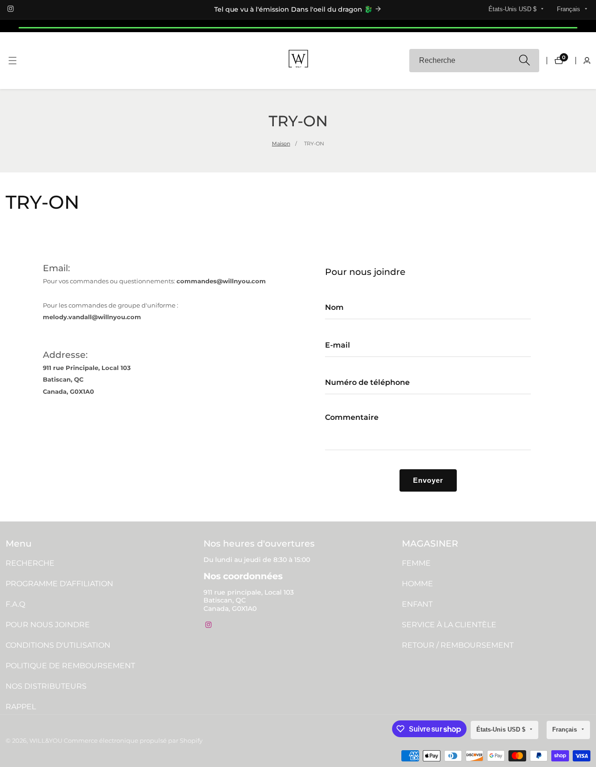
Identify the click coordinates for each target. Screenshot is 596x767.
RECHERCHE (30, 563)
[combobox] (474, 60)
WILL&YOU (45, 741)
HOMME (417, 583)
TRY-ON (314, 143)
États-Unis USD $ (513, 9)
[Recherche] (524, 61)
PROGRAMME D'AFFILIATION (59, 583)
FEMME (416, 563)
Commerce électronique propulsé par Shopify (133, 741)
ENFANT (417, 604)
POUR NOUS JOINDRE (48, 624)
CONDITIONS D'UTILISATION (58, 645)
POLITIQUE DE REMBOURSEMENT (70, 665)
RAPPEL (21, 706)
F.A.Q (15, 604)
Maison (281, 143)
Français (569, 9)
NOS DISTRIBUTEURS (46, 686)
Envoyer (428, 480)
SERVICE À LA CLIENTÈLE (449, 624)
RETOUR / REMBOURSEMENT (458, 645)
